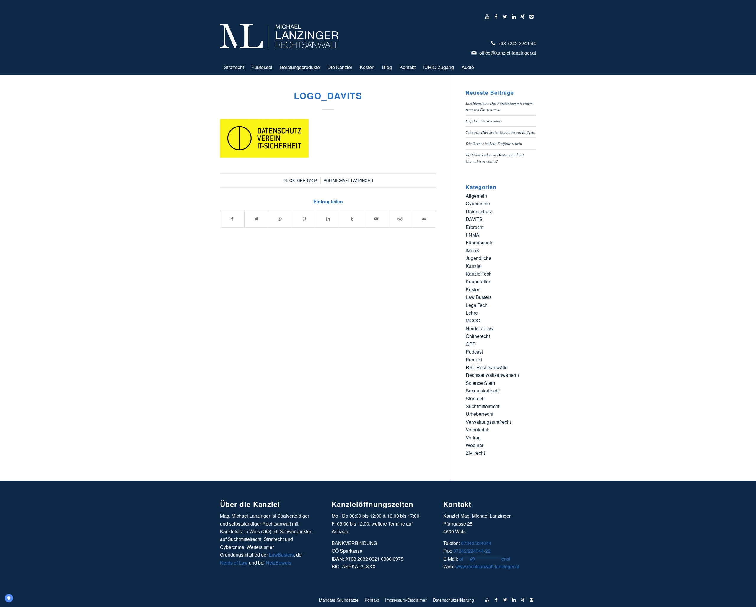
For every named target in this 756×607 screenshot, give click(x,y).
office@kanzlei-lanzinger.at (507, 52)
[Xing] (522, 16)
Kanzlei (474, 266)
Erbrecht (474, 227)
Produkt (474, 359)
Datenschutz (479, 211)
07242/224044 (476, 543)
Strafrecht (476, 398)
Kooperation (478, 281)
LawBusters (281, 554)
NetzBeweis (278, 562)
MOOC (473, 320)
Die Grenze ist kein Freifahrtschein (494, 143)
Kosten (473, 289)
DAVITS (474, 219)
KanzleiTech (479, 273)
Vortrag (473, 437)
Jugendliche (478, 258)
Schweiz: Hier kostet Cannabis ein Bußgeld (500, 132)
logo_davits (328, 95)
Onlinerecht (478, 336)
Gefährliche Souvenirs (484, 121)
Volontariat (477, 429)
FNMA (472, 234)
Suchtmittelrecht (482, 406)
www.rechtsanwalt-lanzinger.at (487, 566)
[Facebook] (496, 16)
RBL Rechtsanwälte (487, 367)
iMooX (472, 250)
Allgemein (476, 195)
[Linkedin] (513, 16)
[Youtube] (487, 16)
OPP (471, 344)
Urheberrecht (479, 413)
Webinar (474, 445)
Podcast (474, 351)
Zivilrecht (475, 452)
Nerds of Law (479, 328)
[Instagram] (531, 16)
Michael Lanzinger (353, 180)
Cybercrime (478, 203)
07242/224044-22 (472, 550)
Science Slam (480, 382)
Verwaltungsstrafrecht (488, 421)
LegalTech (477, 305)
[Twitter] (505, 16)
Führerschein (479, 242)
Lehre (472, 312)
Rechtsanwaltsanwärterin (492, 375)
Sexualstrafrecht (483, 390)
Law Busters (479, 297)
